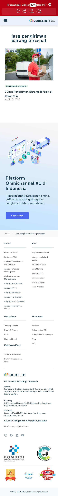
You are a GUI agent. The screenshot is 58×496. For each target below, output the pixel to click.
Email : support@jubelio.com (16, 426)
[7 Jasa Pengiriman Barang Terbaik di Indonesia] (29, 64)
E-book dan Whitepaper (42, 334)
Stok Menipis (37, 269)
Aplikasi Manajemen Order (13, 307)
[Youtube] (22, 435)
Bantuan (35, 325)
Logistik (22, 86)
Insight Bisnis (11, 86)
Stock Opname (38, 278)
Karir (6, 334)
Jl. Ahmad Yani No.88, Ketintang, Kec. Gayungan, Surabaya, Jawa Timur (25, 414)
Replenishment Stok (40, 252)
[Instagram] (5, 435)
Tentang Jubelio (11, 325)
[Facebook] (11, 435)
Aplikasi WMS (10, 288)
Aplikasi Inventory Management (12, 277)
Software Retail (11, 252)
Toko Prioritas (38, 286)
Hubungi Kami (10, 339)
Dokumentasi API (39, 330)
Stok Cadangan (38, 282)
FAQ (33, 343)
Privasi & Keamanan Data (13, 360)
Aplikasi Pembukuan (13, 297)
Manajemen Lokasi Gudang (40, 258)
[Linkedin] (16, 435)
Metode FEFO (37, 273)
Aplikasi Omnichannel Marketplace (13, 263)
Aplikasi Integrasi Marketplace (11, 270)
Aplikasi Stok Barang (13, 283)
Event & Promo (11, 330)
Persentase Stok (39, 264)
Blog (34, 339)
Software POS (10, 257)
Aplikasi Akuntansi (12, 292)
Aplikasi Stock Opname (14, 301)
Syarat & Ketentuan (12, 354)
